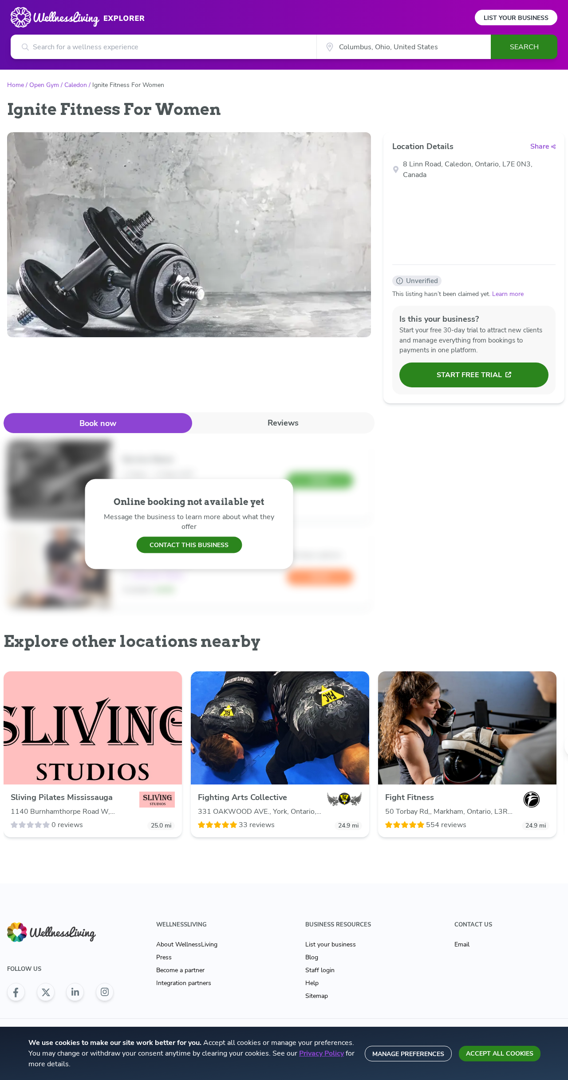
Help (312, 983)
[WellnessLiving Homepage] (60, 932)
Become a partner (180, 970)
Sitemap (316, 996)
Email (461, 944)
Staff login (320, 970)
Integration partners (183, 983)
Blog (311, 957)
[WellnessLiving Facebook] (16, 992)
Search (524, 47)
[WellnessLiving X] (46, 992)
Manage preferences (408, 1054)
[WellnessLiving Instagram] (105, 992)
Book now (97, 423)
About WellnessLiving (186, 944)
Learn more (508, 294)
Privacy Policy (321, 1053)
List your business (330, 944)
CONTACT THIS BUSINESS (189, 544)
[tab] (98, 423)
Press (164, 957)
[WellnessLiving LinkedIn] (75, 992)
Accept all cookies (499, 1053)
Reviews (283, 423)
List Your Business (516, 18)
